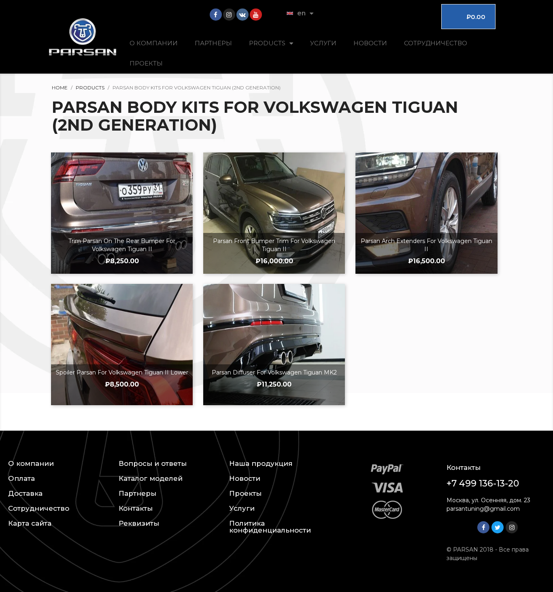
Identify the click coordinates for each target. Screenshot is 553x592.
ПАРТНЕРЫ (213, 43)
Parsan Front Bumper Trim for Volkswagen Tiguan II (274, 245)
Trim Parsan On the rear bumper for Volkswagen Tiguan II (121, 245)
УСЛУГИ (323, 43)
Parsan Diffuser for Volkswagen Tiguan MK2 (274, 372)
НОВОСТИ (370, 43)
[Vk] (242, 14)
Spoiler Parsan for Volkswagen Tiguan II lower (122, 372)
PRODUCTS (267, 43)
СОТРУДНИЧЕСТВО (435, 43)
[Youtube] (256, 14)
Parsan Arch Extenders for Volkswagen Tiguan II (426, 245)
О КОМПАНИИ (154, 43)
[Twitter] (497, 527)
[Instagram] (229, 14)
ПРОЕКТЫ (146, 63)
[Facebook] (216, 14)
